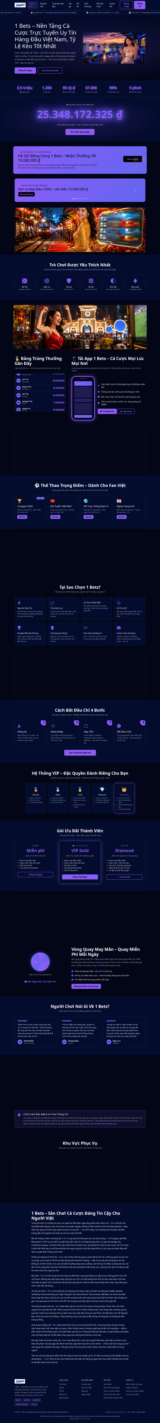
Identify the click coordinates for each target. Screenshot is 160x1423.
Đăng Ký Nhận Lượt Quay (86, 986)
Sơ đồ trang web (132, 1394)
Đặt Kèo (22, 517)
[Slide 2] (78, 198)
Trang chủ (31, 5)
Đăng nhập (126, 5)
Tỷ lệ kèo (62, 1384)
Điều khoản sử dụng (134, 1384)
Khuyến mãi (43, 5)
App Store (127, 411)
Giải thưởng (87, 5)
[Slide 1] (73, 198)
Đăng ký (139, 5)
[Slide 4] (86, 198)
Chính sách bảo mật (111, 1394)
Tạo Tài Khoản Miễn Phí (80, 752)
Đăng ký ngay (73, 1418)
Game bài (112, 5)
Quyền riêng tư (132, 1387)
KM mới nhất (100, 5)
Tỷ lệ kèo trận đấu (58, 5)
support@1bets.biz (118, 1412)
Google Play (108, 411)
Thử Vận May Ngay (80, 131)
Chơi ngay (25, 284)
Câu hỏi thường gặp (112, 1387)
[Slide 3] (82, 198)
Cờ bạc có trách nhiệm (135, 1391)
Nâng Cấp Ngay (80, 877)
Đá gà (70, 5)
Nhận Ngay (132, 159)
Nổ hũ (77, 5)
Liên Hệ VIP (124, 877)
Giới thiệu (107, 1384)
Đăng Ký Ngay (25, 70)
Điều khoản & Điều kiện (113, 1398)
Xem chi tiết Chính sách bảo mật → (104, 1124)
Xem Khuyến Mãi (50, 70)
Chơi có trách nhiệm (112, 1391)
